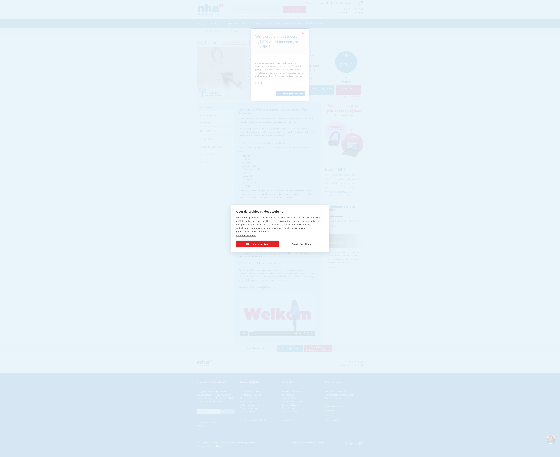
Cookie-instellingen (302, 243)
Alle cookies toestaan (257, 243)
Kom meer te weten (246, 235)
